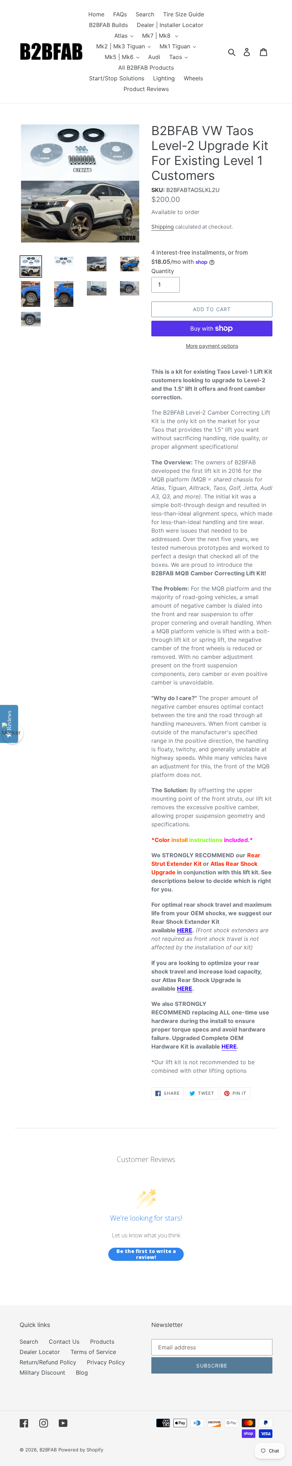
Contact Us (64, 1341)
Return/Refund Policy (48, 1362)
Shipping (162, 226)
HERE (229, 1046)
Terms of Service (93, 1351)
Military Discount (42, 1372)
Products (102, 1341)
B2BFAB (48, 1449)
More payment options (212, 346)
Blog (82, 1372)
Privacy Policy (106, 1362)
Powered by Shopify (80, 1449)
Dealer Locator (40, 1351)
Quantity (162, 270)
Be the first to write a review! (146, 1254)
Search (29, 1341)
